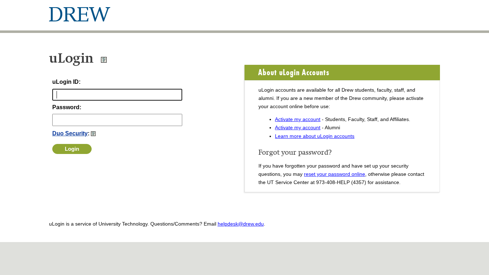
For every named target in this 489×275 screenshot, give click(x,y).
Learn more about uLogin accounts (314, 136)
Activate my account (297, 119)
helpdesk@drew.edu (241, 224)
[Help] (103, 61)
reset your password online (334, 174)
